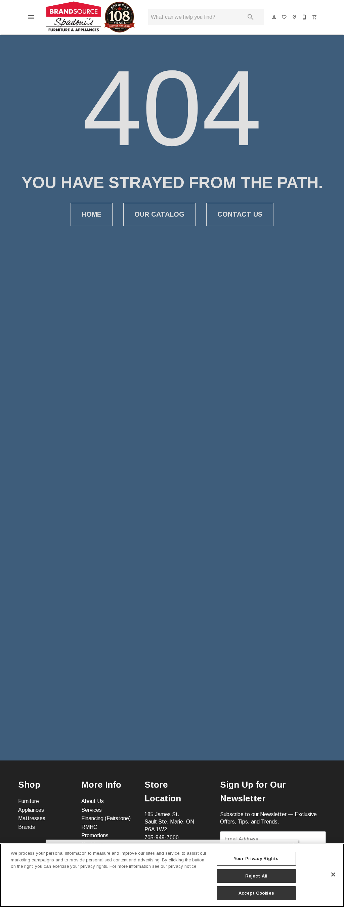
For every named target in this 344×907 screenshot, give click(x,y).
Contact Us (239, 214)
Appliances (31, 810)
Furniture (28, 801)
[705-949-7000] (304, 17)
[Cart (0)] (314, 17)
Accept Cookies (256, 893)
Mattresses (31, 818)
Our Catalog (159, 214)
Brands (26, 827)
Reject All (256, 875)
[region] (172, 875)
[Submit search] (250, 17)
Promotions (95, 835)
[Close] (333, 874)
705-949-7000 (161, 837)
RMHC (89, 827)
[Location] (294, 17)
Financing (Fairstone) (106, 818)
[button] (31, 17)
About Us (92, 801)
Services (91, 810)
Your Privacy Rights (256, 858)
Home (91, 214)
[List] (284, 17)
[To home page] (90, 17)
